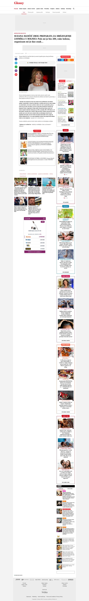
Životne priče (30, 12)
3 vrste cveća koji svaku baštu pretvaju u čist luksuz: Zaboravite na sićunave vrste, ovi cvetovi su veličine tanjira (63, 103)
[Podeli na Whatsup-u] (16, 67)
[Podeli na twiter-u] (16, 63)
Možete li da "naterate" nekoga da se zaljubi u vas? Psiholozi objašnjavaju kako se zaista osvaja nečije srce (65, 433)
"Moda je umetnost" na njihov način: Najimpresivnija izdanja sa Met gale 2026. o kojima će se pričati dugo (65, 192)
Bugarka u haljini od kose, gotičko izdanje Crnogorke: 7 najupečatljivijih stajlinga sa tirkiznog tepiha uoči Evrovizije (65, 169)
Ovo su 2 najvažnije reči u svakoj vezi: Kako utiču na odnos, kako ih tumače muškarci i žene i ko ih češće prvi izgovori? (65, 474)
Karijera (52, 8)
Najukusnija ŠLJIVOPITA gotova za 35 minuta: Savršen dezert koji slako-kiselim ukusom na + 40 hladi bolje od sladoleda (65, 384)
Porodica (46, 8)
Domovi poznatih (56, 12)
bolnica (51, 173)
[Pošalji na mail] (16, 74)
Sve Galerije (65, 202)
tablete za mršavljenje (32, 173)
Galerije (63, 8)
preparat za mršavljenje (43, 173)
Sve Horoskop (66, 272)
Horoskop (68, 8)
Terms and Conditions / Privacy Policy (54, 596)
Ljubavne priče (39, 12)
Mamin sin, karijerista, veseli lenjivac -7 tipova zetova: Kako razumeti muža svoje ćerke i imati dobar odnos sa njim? (63, 119)
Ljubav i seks (39, 8)
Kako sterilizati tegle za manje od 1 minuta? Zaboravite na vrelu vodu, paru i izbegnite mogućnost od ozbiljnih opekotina (62, 95)
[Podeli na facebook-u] (16, 59)
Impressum (28, 596)
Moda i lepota (22, 8)
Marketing (34, 596)
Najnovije (61, 488)
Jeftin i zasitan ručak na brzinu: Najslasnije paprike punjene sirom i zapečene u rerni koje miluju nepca (65, 405)
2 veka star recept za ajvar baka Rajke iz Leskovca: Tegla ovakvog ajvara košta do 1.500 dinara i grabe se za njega (65, 363)
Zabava (57, 8)
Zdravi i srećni (31, 8)
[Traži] (73, 9)
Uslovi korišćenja (41, 596)
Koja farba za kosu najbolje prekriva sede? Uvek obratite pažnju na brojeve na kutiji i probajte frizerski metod (65, 333)
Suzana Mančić (23, 173)
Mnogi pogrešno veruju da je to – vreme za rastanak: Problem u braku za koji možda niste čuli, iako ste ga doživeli (66, 453)
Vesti (24, 12)
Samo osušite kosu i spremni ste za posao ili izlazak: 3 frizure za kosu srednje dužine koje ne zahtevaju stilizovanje (65, 293)
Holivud (64, 12)
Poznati (16, 8)
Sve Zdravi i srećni (66, 412)
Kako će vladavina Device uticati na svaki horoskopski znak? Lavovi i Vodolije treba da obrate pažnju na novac (66, 264)
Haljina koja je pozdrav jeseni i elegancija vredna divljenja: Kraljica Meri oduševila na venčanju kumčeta (66, 314)
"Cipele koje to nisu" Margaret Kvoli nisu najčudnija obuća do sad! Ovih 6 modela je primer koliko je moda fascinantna (66, 148)
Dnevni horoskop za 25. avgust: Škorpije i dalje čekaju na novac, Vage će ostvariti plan (65, 245)
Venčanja (48, 12)
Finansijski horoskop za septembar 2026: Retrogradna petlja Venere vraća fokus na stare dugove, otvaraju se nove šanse (62, 111)
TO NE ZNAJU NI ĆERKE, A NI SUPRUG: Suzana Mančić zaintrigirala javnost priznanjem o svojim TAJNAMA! (41, 159)
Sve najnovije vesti (65, 125)
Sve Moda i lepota (66, 340)
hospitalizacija (23, 176)
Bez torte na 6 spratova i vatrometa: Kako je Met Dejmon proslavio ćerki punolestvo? (62, 87)
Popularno (70, 488)
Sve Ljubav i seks (65, 482)
